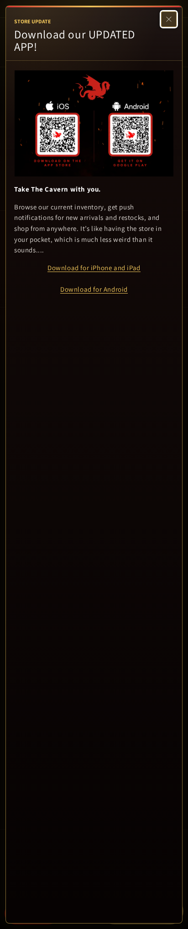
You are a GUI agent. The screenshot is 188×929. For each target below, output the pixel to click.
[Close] (169, 19)
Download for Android (94, 289)
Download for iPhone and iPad (94, 267)
